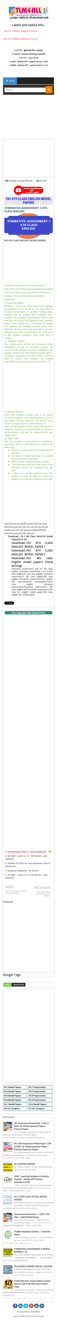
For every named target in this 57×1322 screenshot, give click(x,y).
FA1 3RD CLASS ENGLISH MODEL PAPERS (43, 894)
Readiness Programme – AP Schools (23, 870)
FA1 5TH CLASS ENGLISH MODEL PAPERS (15, 892)
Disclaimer (35, 1311)
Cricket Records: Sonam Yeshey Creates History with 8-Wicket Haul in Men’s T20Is (32, 1284)
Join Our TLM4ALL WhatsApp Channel (21, 38)
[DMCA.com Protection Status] (14, 984)
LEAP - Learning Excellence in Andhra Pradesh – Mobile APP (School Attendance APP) (31, 1179)
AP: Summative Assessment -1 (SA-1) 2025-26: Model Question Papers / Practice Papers (31, 1126)
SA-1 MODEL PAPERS (24, 1164)
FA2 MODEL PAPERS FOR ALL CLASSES (33, 1267)
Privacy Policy (23, 1311)
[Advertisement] (28, 118)
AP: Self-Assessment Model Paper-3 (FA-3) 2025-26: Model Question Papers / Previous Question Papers (33, 1147)
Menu (11, 80)
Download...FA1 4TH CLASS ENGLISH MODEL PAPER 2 (32, 552)
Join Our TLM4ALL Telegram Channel (20, 31)
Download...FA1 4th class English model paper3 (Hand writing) (32, 562)
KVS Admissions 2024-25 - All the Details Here (27, 852)
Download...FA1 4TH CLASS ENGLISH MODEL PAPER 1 (32, 544)
